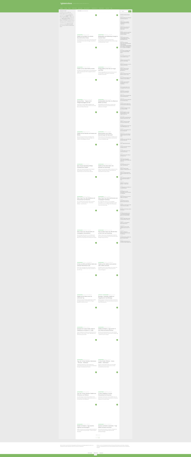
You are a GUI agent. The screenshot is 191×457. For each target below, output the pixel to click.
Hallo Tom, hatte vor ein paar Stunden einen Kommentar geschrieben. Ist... (124, 69)
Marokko (71, 15)
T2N (67, 21)
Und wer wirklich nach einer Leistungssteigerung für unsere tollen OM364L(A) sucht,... (125, 38)
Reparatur (72, 20)
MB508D (64, 16)
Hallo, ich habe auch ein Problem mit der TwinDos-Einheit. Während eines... (125, 178)
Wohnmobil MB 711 (87, 8)
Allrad (62, 12)
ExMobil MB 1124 (94, 8)
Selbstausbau (62, 21)
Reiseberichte (66, 19)
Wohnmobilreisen (70, 25)
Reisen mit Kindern (64, 20)
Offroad (66, 8)
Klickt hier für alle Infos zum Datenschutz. (78, 446)
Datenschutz (96, 452)
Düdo (70, 12)
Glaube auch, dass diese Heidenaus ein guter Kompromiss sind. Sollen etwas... (125, 135)
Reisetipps (69, 20)
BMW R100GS (74, 8)
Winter (65, 24)
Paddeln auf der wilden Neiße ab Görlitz (86, 68)
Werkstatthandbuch (62, 24)
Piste (73, 17)
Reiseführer (72, 19)
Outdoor (61, 8)
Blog (111, 8)
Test (69, 21)
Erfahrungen (62, 13)
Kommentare (90, 452)
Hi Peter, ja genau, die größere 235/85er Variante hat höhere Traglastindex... (124, 23)
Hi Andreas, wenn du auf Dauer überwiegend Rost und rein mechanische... (124, 82)
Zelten (61, 26)
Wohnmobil (70, 24)
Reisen (69, 8)
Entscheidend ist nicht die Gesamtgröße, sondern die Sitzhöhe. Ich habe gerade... (125, 192)
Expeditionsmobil (67, 13)
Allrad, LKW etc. (101, 8)
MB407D (61, 16)
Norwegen (61, 17)
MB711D (68, 16)
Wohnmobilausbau (63, 25)
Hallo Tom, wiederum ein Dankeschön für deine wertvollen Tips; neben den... (125, 232)
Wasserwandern (80, 34)
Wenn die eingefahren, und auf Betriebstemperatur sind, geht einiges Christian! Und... (124, 113)
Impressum (101, 452)
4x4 (60, 12)
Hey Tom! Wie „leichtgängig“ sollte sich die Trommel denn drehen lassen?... (125, 51)
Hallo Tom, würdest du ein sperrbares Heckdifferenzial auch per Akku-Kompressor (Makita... (125, 33)
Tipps (71, 21)
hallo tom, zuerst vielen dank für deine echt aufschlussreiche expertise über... (125, 28)
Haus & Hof (107, 8)
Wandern (62, 22)
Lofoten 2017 (100, 294)
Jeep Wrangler (80, 8)
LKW (69, 15)
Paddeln (71, 17)
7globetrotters (66, 3)
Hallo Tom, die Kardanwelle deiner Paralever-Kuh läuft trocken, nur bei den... (125, 173)
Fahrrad (71, 13)
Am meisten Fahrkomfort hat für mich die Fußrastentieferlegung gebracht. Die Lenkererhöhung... (125, 214)
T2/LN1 (65, 21)
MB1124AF (72, 16)
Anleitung (64, 12)
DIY (68, 12)
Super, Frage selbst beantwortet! (125, 143)
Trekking (73, 21)
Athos (66, 12)
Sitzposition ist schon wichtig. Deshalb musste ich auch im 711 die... (125, 227)
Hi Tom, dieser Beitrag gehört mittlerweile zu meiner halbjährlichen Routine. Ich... (125, 160)
